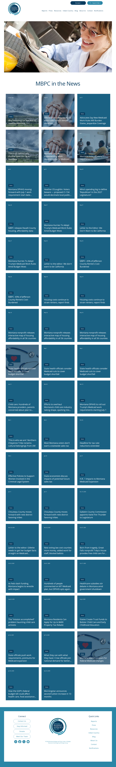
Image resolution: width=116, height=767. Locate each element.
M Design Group (64, 743)
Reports (94, 721)
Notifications (94, 748)
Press (94, 725)
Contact (94, 744)
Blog (94, 737)
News (10, 116)
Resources (94, 729)
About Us (93, 740)
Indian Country (93, 733)
